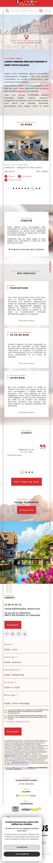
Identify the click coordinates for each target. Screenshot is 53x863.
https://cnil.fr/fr (9, 751)
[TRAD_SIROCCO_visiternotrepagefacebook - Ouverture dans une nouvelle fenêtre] (6, 630)
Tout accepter (21, 854)
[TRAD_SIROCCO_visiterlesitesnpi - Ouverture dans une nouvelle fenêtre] (15, 805)
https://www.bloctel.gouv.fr (19, 758)
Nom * (8, 641)
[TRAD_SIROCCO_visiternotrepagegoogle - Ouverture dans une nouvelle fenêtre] (12, 630)
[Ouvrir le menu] (41, 11)
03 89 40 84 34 (12, 601)
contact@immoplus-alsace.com (22, 605)
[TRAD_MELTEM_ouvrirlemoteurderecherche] (7, 10)
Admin (43, 840)
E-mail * (10, 679)
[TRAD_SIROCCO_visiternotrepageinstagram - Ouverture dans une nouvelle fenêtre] (18, 630)
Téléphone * (12, 666)
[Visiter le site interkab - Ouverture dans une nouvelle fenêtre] (31, 805)
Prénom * (10, 653)
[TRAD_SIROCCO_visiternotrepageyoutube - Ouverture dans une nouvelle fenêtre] (24, 630)
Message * (11, 691)
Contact (50, 267)
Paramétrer (22, 847)
